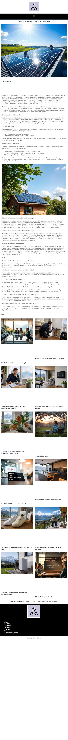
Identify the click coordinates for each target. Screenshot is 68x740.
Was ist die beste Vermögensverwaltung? (13, 363)
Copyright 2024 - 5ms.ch (34, 638)
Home (13, 601)
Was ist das (19, 601)
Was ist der (7, 624)
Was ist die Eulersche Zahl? (43, 597)
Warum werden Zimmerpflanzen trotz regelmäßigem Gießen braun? (12, 452)
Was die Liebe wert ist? (42, 456)
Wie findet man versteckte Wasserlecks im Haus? (49, 358)
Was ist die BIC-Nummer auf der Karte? (13, 504)
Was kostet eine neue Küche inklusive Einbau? (49, 499)
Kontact (6, 631)
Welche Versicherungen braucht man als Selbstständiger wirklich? (13, 407)
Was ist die (7, 625)
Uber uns (7, 629)
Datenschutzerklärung (11, 632)
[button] (34, 15)
